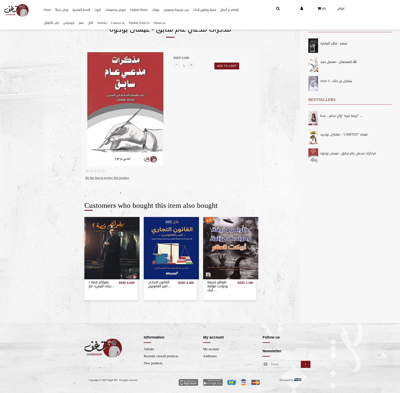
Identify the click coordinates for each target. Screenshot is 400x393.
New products (153, 363)
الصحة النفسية (81, 10)
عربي (341, 8)
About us (159, 23)
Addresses (210, 356)
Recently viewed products (161, 356)
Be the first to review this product (107, 178)
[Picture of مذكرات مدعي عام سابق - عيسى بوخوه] (125, 109)
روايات (155, 10)
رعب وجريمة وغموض (176, 10)
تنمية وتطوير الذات (204, 10)
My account (211, 349)
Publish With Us (139, 23)
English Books (139, 10)
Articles (102, 23)
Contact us (118, 23)
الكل (90, 23)
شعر (81, 23)
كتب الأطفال (51, 23)
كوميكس (68, 23)
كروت (97, 10)
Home (47, 10)
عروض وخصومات (115, 10)
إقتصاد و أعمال (229, 10)
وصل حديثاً (61, 10)
